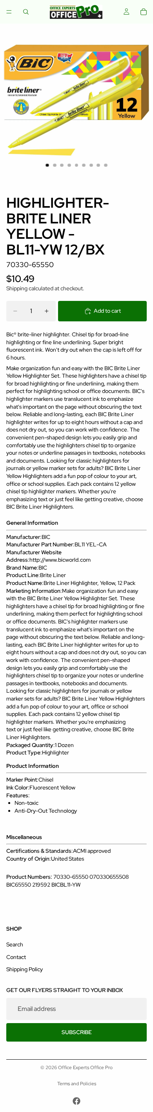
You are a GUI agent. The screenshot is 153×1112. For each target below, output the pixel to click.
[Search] (26, 11)
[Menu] (9, 12)
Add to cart (107, 310)
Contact (16, 957)
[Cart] (143, 11)
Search (14, 944)
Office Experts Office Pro (85, 1067)
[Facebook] (76, 1101)
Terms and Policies (76, 1084)
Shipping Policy (24, 969)
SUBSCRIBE (77, 1032)
